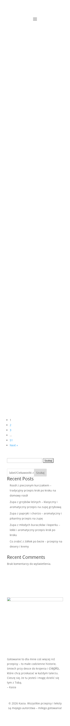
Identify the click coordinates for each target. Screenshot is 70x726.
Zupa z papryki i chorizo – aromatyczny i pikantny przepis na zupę (32, 187)
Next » (14, 445)
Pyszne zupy (29, 79)
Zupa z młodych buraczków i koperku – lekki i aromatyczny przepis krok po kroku (34, 248)
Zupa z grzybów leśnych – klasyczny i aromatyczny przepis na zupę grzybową (32, 127)
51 (11, 440)
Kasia (14, 79)
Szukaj (40, 473)
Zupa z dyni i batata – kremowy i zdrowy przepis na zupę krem (33, 369)
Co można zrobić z (33, 316)
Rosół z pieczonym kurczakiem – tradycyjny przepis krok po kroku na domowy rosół (32, 66)
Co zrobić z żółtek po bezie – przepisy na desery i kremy (34, 307)
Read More (14, 101)
